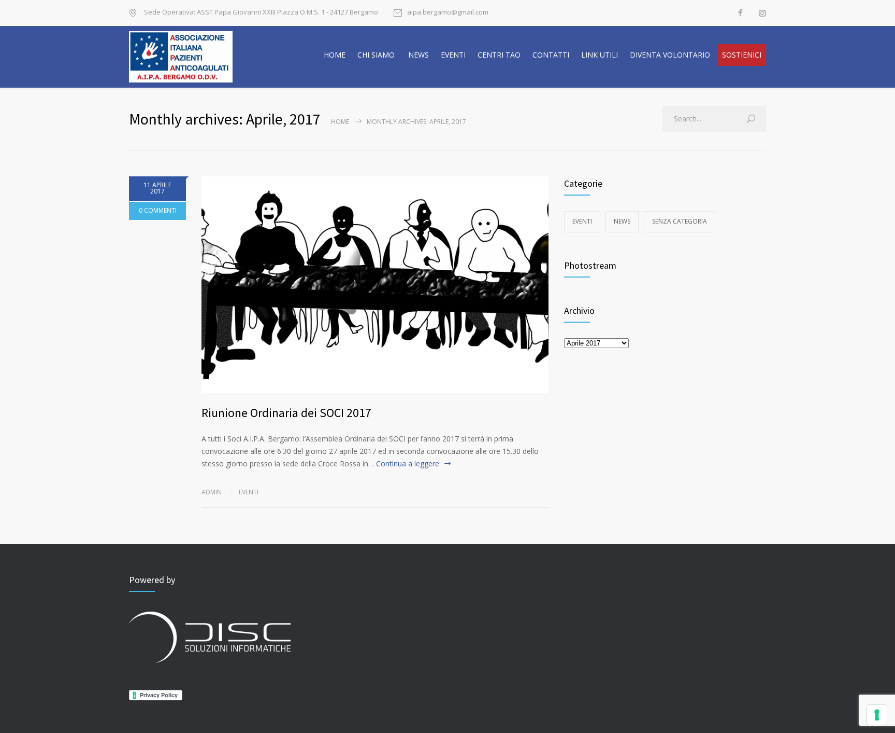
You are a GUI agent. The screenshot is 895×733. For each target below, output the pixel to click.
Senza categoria (679, 221)
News (622, 221)
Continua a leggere (407, 463)
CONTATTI (550, 55)
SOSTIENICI (741, 55)
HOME (334, 55)
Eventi (248, 492)
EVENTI (453, 55)
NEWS (418, 55)
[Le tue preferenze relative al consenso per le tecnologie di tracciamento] (877, 715)
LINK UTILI (599, 55)
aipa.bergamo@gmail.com (447, 13)
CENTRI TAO (499, 55)
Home (340, 121)
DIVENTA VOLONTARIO (670, 55)
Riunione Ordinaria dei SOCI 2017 (286, 413)
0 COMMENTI (158, 210)
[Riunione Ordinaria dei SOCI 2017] (374, 284)
